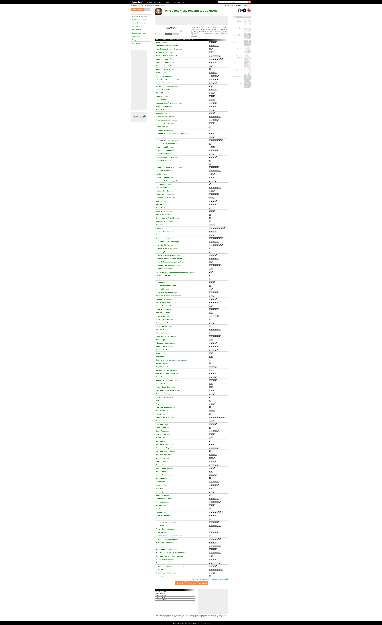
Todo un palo (136, 43)
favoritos (167, 2)
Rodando (161, 461)
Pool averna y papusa (166, 407)
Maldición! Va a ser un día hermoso (170, 296)
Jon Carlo (240, 49)
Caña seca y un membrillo (167, 79)
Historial (147, 10)
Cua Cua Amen (163, 100)
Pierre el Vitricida (164, 397)
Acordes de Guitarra (136, 5)
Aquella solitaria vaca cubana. (169, 49)
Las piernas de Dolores (166, 275)
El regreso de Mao (164, 147)
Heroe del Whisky (164, 208)
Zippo (160, 576)
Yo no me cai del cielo (166, 573)
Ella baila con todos (165, 154)
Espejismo (161, 174)
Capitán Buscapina (164, 89)
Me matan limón (163, 309)
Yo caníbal (161, 570)
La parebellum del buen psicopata (171, 262)
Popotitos (161, 414)
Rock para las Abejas (165, 451)
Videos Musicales (160, 593)
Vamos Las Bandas (165, 559)
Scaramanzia (162, 482)
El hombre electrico (165, 130)
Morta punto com (164, 326)
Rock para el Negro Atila (167, 448)
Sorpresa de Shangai (165, 499)
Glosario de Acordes (161, 599)
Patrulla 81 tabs (221, 616)
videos (183, 2)
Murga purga (162, 340)
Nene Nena (162, 357)
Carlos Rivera (238, 63)
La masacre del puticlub (167, 248)
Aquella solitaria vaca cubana (169, 46)
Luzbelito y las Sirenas (166, 292)
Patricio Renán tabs (196, 615)
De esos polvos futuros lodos (169, 103)
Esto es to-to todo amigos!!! (168, 181)
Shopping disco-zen (165, 492)
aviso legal (187, 623)
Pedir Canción (191, 583)
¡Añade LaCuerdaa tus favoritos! (139, 117)
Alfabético (168, 34)
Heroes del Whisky (165, 215)
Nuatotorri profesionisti (166, 370)
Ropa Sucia (162, 465)
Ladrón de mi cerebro (165, 269)
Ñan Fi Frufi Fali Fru (165, 350)
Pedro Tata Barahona (239, 56)
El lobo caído (162, 137)
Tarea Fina (135, 26)
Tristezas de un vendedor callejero (171, 536)
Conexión (237, 5)
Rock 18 (160, 441)
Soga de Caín (162, 495)
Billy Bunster (239, 70)
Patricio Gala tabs (166, 615)
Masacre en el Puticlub (166, 302)
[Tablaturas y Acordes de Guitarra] (137, 3)
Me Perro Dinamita (164, 313)
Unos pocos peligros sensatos (169, 556)
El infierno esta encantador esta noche (172, 133)
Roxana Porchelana (165, 471)
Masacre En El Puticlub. (166, 306)
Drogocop (161, 113)
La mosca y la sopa (165, 252)
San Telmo (161, 478)
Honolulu (161, 225)
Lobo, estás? (162, 289)
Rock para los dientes (166, 455)
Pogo (159, 404)
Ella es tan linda (164, 160)
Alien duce (161, 42)
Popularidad (176, 34)
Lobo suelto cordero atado (168, 286)
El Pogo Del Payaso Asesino (168, 144)
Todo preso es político (166, 522)
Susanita (161, 505)
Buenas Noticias (164, 76)
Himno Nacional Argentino (167, 218)
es (198, 623)
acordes (155, 2)
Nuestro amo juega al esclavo (169, 373)
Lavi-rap (160, 282)
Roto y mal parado (164, 468)
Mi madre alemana (164, 319)
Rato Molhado (163, 434)
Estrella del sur (163, 184)
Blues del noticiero (165, 69)
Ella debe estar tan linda (167, 157)
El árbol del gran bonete (167, 117)
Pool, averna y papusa (166, 411)
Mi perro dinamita (164, 323)
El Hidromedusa (163, 127)
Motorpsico (135, 40)
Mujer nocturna (163, 333)
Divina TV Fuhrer (164, 106)
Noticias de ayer (164, 367)
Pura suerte (162, 424)
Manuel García (238, 35)
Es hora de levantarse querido (169, 167)
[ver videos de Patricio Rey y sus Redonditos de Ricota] (210, 579)
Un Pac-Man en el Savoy (166, 542)
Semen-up (161, 485)
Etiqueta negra (136, 30)
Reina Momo (162, 438)
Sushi (159, 509)
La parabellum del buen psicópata (170, 259)
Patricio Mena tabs (186, 615)
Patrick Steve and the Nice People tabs (191, 616)
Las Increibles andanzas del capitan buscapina (175, 272)
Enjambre (240, 21)
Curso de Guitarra (160, 597)
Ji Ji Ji (133, 13)
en (200, 623)
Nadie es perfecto (164, 346)
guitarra (174, 2)
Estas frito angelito (165, 177)
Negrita (160, 353)
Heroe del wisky (164, 211)
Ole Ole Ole (162, 384)
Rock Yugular (162, 458)
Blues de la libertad (165, 62)
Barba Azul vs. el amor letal (168, 56)
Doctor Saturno (163, 110)
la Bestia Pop (163, 238)
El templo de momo (165, 150)
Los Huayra (239, 28)
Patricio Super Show (165, 387)
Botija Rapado (163, 73)
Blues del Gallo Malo (166, 66)
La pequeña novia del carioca (168, 265)
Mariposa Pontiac (164, 299)
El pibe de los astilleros (139, 33)
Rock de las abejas (165, 444)
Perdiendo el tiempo (165, 394)
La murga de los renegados (168, 255)
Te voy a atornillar (164, 515)
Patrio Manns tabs (205, 616)
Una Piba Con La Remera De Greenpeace (173, 553)
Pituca (160, 400)
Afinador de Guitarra (161, 595)
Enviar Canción (203, 583)
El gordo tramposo (165, 123)
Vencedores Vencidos (166, 563)
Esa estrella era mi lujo (139, 19)
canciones (149, 2)
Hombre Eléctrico (164, 221)
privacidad (194, 623)
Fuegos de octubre (165, 194)
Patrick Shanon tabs (176, 616)
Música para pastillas (165, 343)
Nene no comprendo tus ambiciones (171, 360)
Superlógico (162, 502)
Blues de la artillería (165, 59)
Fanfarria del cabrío (165, 191)
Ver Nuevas (180, 583)
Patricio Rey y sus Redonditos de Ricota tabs (212, 615)
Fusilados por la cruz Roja (167, 198)
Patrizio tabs (214, 616)
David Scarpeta (238, 77)
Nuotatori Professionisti (167, 380)
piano (178, 2)
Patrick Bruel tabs (166, 616)
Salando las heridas (165, 475)
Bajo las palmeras (164, 52)
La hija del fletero (164, 245)
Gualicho (161, 204)
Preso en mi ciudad (165, 417)
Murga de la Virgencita (166, 336)
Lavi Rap (161, 279)
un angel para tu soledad (139, 16)
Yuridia (241, 84)
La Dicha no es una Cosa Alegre (169, 242)
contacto (206, 623)
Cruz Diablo (162, 96)
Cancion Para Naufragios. (167, 86)
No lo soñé (162, 363)
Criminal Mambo (164, 93)
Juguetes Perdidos (164, 231)
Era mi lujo (161, 164)
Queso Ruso (162, 431)
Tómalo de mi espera (165, 529)
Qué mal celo (163, 428)
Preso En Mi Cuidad (165, 421)
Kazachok (161, 235)
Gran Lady (161, 201)
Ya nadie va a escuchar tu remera (170, 566)
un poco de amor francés (139, 23)
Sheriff (160, 488)
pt (202, 623)
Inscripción (228, 5)
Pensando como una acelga (168, 390)
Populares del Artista (137, 10)
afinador (161, 2)
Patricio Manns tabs (176, 615)
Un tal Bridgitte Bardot (166, 549)
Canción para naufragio (166, 83)
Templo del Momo (164, 519)
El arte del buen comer (166, 120)
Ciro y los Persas (237, 42)
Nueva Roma (162, 377)
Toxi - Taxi (161, 532)
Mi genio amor (136, 36)
